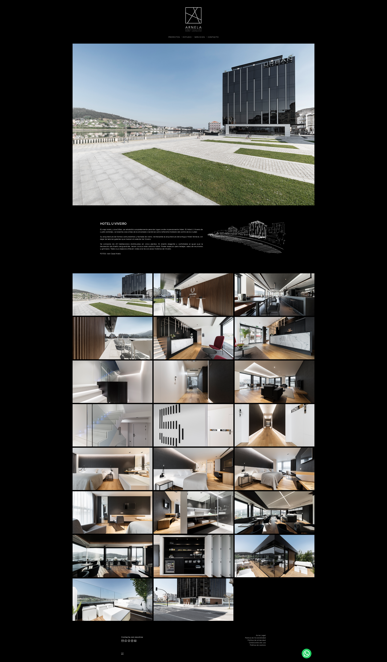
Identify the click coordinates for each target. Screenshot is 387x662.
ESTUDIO (187, 37)
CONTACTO (213, 37)
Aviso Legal (261, 635)
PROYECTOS (174, 37)
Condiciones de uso (257, 643)
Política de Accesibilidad (255, 638)
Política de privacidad (257, 640)
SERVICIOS (199, 37)
